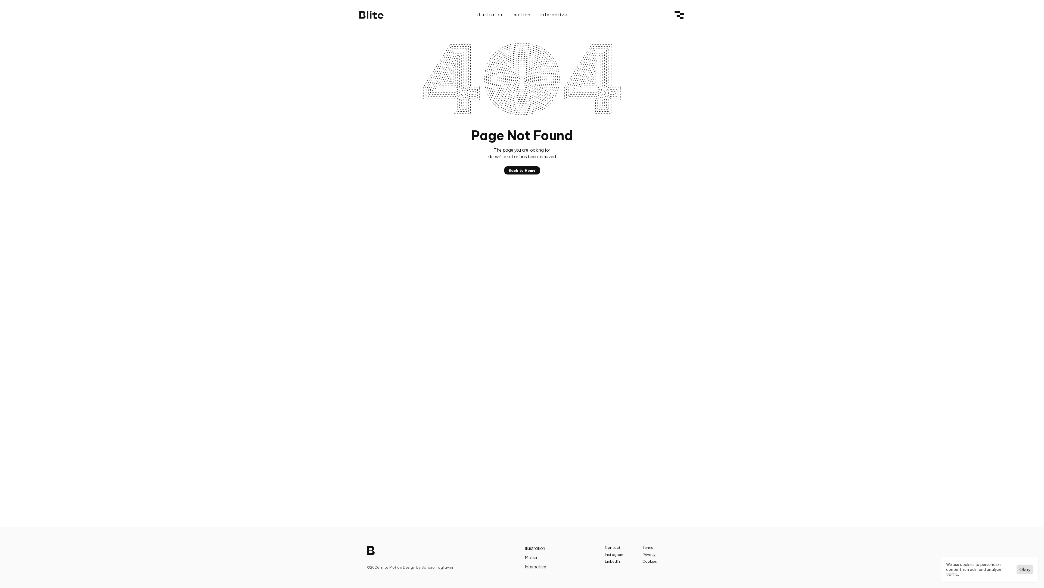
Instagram (614, 554)
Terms (647, 547)
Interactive (535, 566)
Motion (532, 557)
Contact (612, 547)
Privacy (649, 554)
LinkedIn (612, 561)
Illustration (535, 548)
